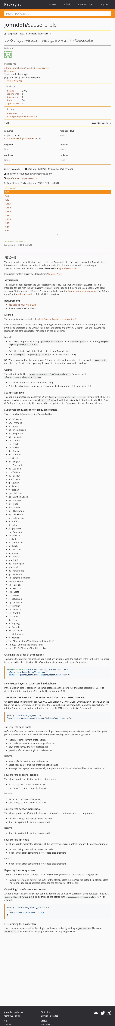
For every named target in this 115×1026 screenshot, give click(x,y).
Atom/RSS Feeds (12, 1015)
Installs (10, 90)
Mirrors (7, 1024)
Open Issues (13, 103)
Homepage (9, 71)
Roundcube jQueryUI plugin (23, 304)
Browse (52, 4)
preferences (14, 178)
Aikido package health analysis (22, 116)
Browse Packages (49, 1015)
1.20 (7, 195)
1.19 (7, 199)
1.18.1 (8, 211)
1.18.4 (8, 203)
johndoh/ (16, 24)
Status (44, 1020)
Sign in (104, 4)
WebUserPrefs (54, 273)
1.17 (7, 223)
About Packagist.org (13, 1012)
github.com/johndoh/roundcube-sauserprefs (26, 68)
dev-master (10, 188)
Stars (9, 100)
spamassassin (30, 178)
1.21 (7, 192)
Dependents (13, 93)
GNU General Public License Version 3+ (57, 319)
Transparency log (13, 80)
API (5, 1020)
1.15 (7, 230)
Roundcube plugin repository (82, 291)
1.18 (7, 215)
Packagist (12, 4)
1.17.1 (8, 219)
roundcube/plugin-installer (20, 138)
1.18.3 (8, 207)
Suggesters (12, 97)
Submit (67, 4)
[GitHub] (109, 1013)
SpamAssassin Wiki (68, 268)
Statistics (45, 1012)
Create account (85, 4)
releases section (26, 294)
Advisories (12, 113)
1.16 (7, 227)
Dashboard (46, 1024)
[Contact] (96, 1013)
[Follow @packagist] (103, 1013)
